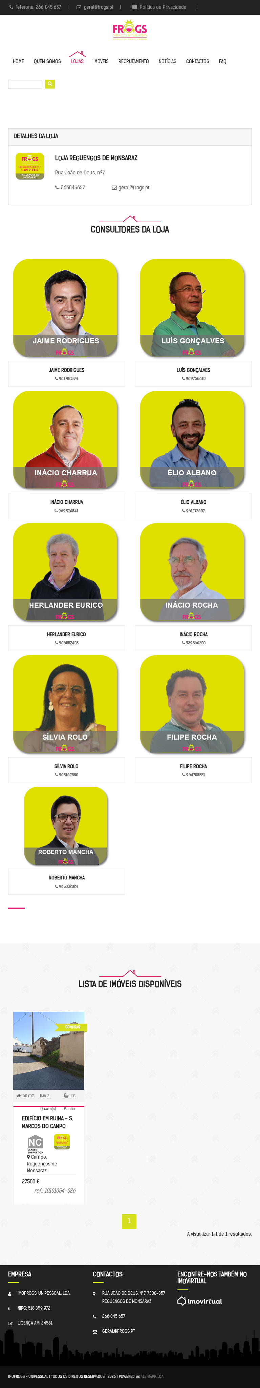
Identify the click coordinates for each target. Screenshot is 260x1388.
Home (18, 61)
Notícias (167, 61)
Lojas (77, 61)
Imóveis (101, 61)
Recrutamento (133, 61)
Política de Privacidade (162, 7)
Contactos (197, 61)
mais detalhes (49, 1037)
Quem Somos (47, 61)
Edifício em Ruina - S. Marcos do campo (47, 1122)
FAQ (222, 61)
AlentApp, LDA (152, 1377)
